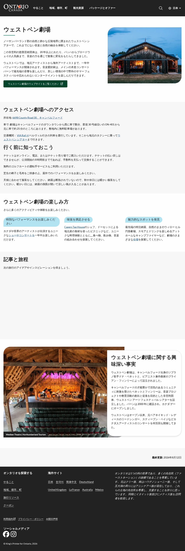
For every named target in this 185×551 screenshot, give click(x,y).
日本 (175, 8)
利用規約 (8, 518)
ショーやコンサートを (22, 235)
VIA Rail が (23, 135)
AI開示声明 (52, 518)
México (99, 489)
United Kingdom (57, 489)
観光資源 (78, 8)
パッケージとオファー (102, 8)
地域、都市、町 (58, 8)
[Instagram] (13, 535)
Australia (87, 489)
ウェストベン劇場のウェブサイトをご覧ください (33, 83)
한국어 (60, 481)
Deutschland (86, 481)
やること (38, 8)
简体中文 (71, 481)
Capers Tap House (74, 227)
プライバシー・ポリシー (31, 518)
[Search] (161, 8)
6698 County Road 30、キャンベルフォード (37, 117)
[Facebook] (6, 535)
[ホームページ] (16, 8)
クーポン (8, 505)
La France (74, 489)
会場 (135, 239)
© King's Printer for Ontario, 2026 (20, 543)
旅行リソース (11, 497)
